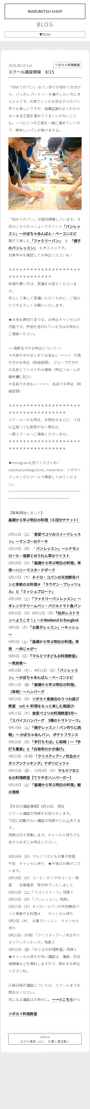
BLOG (45, 24)
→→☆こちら (62, 999)
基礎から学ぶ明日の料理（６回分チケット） (44, 519)
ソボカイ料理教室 (22, 1013)
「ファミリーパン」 (45, 240)
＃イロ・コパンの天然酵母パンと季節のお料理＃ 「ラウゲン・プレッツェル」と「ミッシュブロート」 (44, 584)
